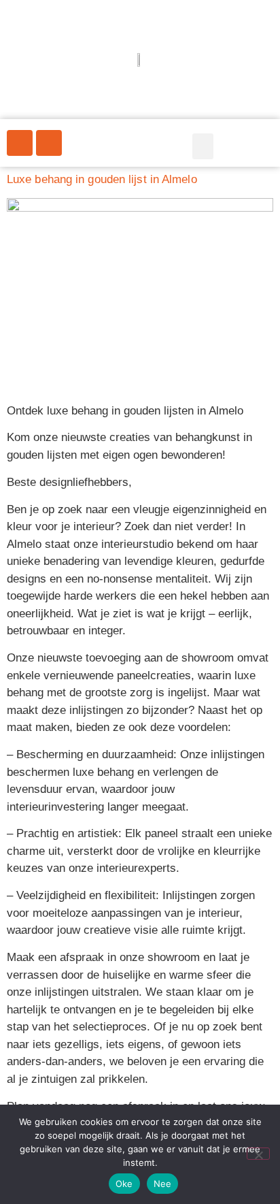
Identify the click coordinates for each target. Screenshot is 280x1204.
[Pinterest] (20, 143)
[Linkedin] (49, 143)
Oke (124, 1183)
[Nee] (258, 1154)
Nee (163, 1183)
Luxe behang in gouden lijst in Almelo (102, 179)
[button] (203, 146)
